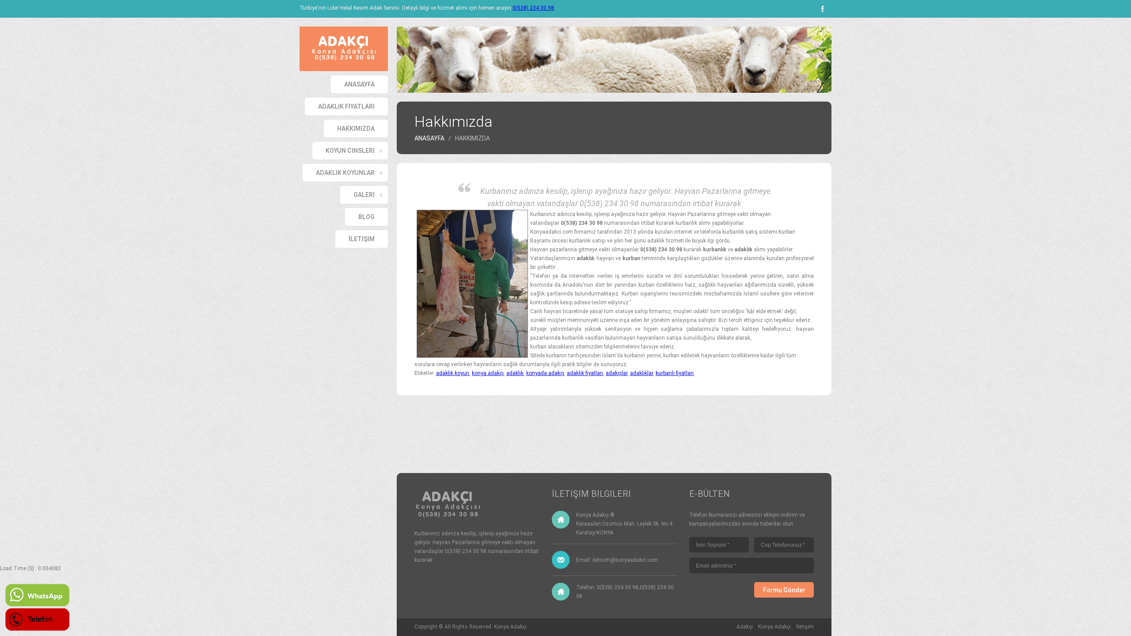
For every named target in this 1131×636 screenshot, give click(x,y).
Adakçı (744, 627)
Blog (366, 216)
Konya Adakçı (510, 627)
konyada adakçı (545, 373)
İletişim (362, 238)
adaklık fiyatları (585, 373)
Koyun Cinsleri (350, 150)
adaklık (515, 373)
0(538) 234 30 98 (533, 8)
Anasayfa (359, 84)
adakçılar (616, 373)
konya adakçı (488, 373)
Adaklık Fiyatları (346, 106)
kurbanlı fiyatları (675, 373)
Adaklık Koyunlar (345, 172)
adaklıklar (641, 373)
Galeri (364, 194)
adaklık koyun (452, 373)
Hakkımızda (356, 128)
